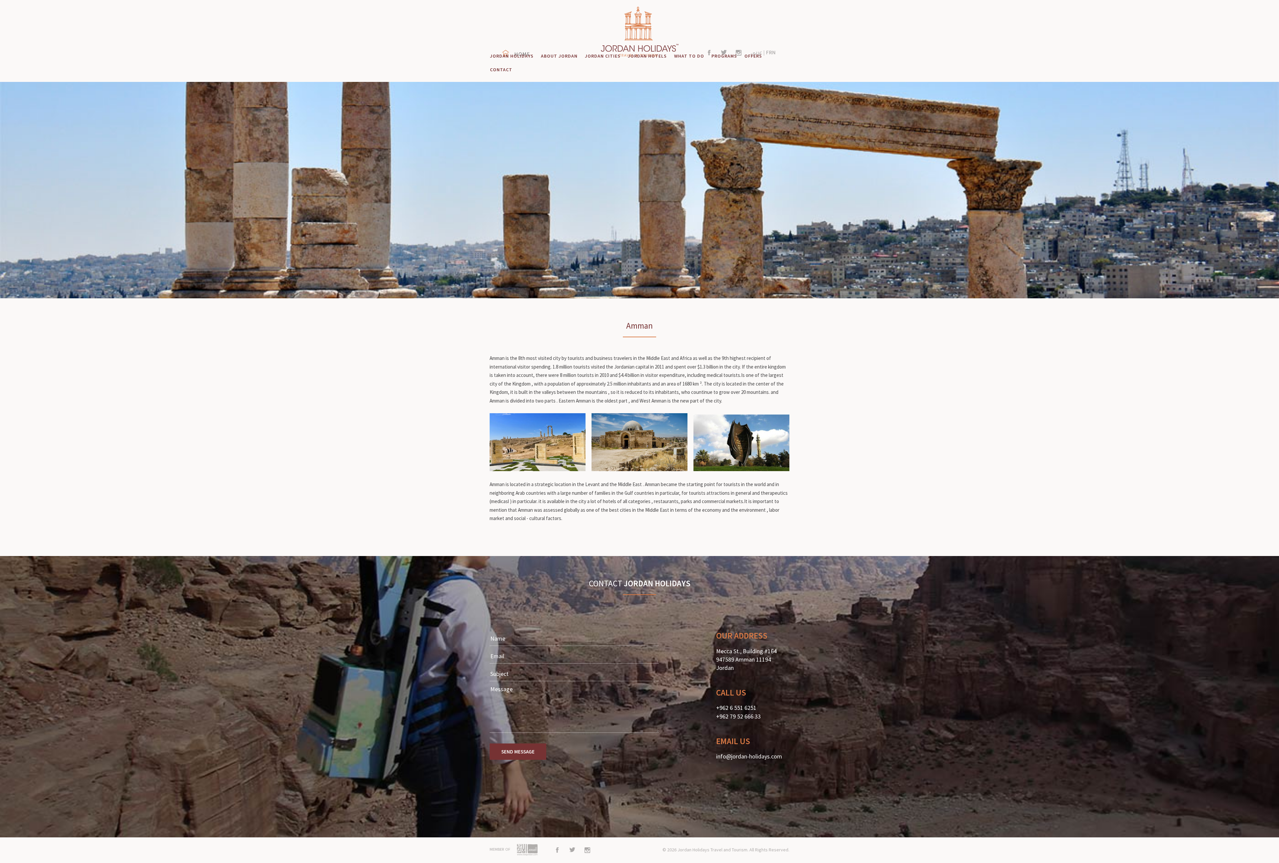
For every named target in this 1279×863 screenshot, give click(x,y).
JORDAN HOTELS (647, 56)
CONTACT (501, 70)
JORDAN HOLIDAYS (512, 56)
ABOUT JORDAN (559, 56)
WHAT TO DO (689, 56)
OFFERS (753, 56)
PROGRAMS (724, 56)
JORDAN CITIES (603, 56)
